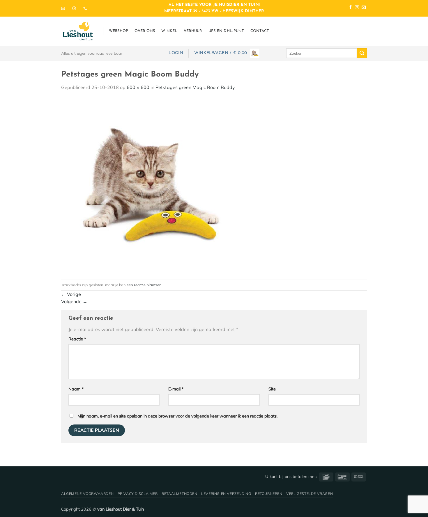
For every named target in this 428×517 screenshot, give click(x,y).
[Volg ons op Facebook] (351, 8)
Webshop (118, 31)
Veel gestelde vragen (309, 493)
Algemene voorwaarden (87, 493)
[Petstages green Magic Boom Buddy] (148, 185)
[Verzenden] (362, 53)
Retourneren (268, 493)
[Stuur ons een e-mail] (364, 8)
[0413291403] (86, 8)
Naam (76, 389)
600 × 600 (138, 87)
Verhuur (193, 31)
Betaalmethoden (179, 493)
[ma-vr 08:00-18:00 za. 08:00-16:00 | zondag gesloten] (74, 8)
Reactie (77, 339)
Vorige (71, 294)
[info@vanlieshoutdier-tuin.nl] (63, 8)
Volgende (74, 301)
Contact (259, 31)
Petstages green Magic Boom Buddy (195, 87)
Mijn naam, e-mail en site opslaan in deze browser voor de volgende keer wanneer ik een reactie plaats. (177, 416)
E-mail (176, 389)
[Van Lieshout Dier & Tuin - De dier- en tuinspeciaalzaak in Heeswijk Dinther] (77, 31)
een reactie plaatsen (144, 285)
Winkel (169, 31)
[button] (176, 53)
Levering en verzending (226, 493)
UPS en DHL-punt (226, 31)
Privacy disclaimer (138, 493)
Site (272, 389)
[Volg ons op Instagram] (357, 8)
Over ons (145, 31)
